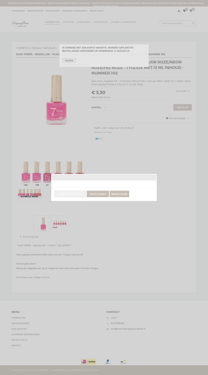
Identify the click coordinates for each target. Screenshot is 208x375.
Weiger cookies (119, 194)
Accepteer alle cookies (70, 194)
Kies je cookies (98, 194)
